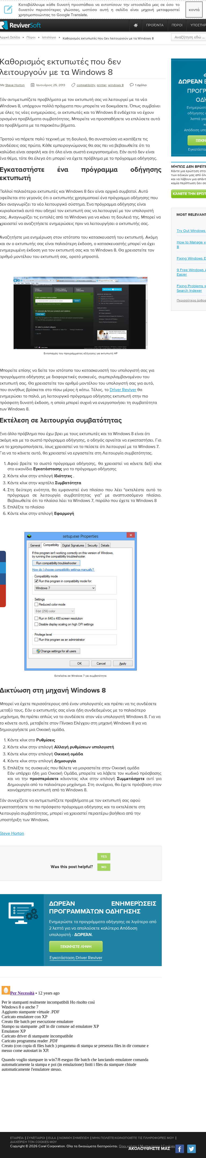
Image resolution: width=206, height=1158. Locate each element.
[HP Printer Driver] (80, 350)
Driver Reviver (123, 389)
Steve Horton (15, 85)
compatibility (86, 85)
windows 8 (116, 85)
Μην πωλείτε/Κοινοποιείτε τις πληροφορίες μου (133, 1138)
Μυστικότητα (150, 1146)
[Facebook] (180, 1152)
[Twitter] (191, 1152)
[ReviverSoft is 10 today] (124, 25)
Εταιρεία (17, 1138)
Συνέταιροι (36, 1138)
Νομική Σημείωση (74, 1138)
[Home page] (136, 25)
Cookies (169, 1146)
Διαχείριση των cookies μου (33, 1142)
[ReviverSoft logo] (20, 25)
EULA (52, 1138)
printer (101, 85)
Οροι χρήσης (128, 1146)
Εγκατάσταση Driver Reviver (76, 957)
